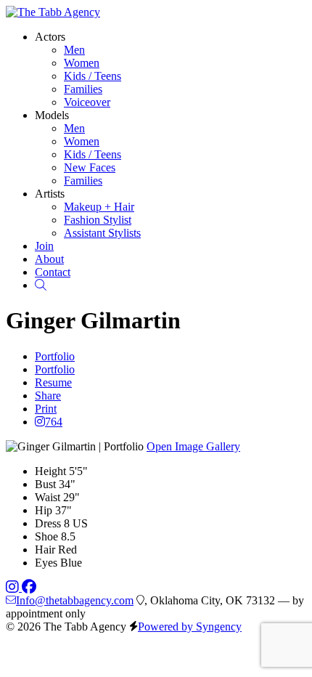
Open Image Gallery (193, 446)
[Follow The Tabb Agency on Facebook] (29, 587)
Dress (48, 523)
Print (46, 408)
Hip (43, 510)
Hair (45, 549)
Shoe (46, 536)
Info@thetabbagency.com (75, 600)
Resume (53, 382)
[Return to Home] (53, 12)
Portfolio (55, 356)
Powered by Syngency (190, 626)
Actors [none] (50, 37)
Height (50, 471)
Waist (47, 497)
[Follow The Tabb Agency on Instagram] (14, 587)
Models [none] (52, 115)
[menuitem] (74, 50)
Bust (45, 484)
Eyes (46, 562)
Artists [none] (50, 193)
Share (48, 395)
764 (53, 421)
